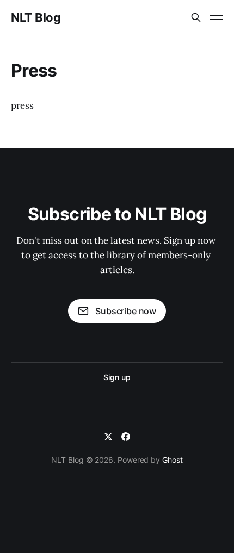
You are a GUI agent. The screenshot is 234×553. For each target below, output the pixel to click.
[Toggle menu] (216, 17)
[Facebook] (125, 436)
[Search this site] (196, 17)
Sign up (116, 377)
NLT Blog (35, 17)
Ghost (172, 459)
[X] (108, 436)
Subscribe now (125, 311)
